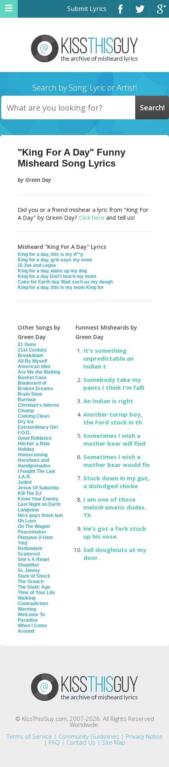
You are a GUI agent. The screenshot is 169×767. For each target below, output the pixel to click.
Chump (26, 410)
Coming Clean (33, 416)
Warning (27, 609)
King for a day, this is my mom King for (61, 287)
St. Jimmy (29, 570)
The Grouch (31, 581)
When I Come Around (32, 628)
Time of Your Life (36, 592)
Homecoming (33, 455)
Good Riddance (35, 438)
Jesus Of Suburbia (38, 488)
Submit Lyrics (87, 8)
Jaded (24, 482)
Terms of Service (29, 736)
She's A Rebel (33, 559)
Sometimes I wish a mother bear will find (114, 439)
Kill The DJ (30, 493)
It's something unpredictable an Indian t (108, 358)
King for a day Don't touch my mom (57, 276)
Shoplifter (28, 565)
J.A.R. (24, 477)
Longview (28, 510)
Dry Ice (26, 421)
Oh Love (27, 521)
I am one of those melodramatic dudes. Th (114, 507)
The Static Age (34, 587)
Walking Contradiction (33, 600)
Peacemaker (32, 532)
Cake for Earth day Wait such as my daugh (65, 282)
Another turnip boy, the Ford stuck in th (112, 418)
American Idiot (34, 366)
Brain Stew (30, 394)
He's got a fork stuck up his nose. (114, 532)
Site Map (113, 742)
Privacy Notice (144, 736)
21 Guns (27, 344)
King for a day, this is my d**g (50, 254)
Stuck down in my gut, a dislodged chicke (116, 482)
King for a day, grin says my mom (55, 260)
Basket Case (32, 377)
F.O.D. (24, 432)
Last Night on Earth (39, 504)
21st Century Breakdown (32, 352)
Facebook (119, 12)
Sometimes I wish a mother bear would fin (116, 461)
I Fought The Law (36, 471)
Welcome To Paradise (31, 617)
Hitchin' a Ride (34, 443)
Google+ (159, 12)
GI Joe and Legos (37, 265)
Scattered (29, 554)
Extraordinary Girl (38, 427)
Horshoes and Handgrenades (34, 463)
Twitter (139, 12)
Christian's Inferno (38, 405)
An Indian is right (108, 401)
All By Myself (32, 361)
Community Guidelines (89, 736)
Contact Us (81, 742)
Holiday (26, 449)
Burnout (27, 399)
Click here (92, 217)
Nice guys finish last (40, 515)
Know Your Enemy (38, 499)
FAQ (54, 742)
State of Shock (34, 576)
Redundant (30, 548)
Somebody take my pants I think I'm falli (113, 383)
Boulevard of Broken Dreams (35, 385)
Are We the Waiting (39, 372)
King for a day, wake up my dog (52, 271)
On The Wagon (34, 526)
